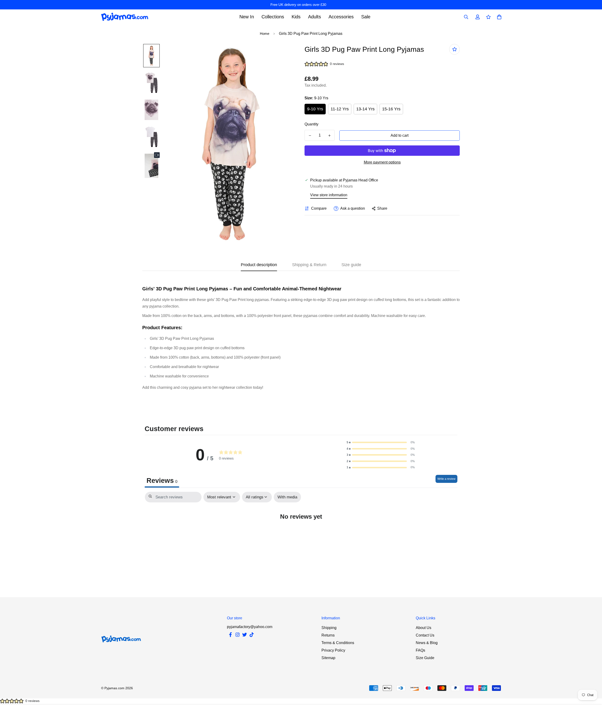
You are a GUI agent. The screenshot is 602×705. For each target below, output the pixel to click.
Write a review (446, 479)
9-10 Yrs (315, 109)
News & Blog (427, 643)
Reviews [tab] (162, 480)
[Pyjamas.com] (124, 16)
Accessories (341, 16)
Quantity (311, 124)
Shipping (329, 628)
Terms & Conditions (337, 643)
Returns (328, 635)
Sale (365, 16)
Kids (296, 16)
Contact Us (425, 635)
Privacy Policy (333, 650)
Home (264, 34)
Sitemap (328, 658)
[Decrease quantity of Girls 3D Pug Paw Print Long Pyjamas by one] (310, 135)
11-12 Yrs (340, 109)
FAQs (420, 650)
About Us (423, 628)
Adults (314, 16)
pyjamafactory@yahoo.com (249, 627)
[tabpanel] (301, 530)
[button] (381, 442)
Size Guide (425, 658)
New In (246, 16)
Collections (272, 16)
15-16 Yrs (391, 109)
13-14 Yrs (365, 109)
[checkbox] (287, 497)
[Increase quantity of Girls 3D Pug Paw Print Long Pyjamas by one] (329, 135)
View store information (328, 195)
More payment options (382, 162)
